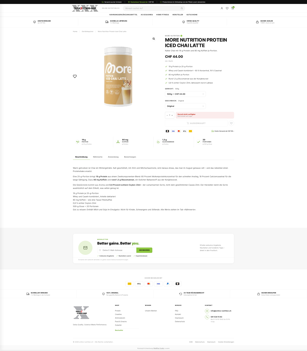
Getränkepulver (87, 31)
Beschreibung (81, 157)
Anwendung (113, 157)
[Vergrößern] (154, 38)
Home (75, 31)
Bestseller (119, 330)
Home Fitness (162, 15)
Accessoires (147, 15)
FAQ (176, 311)
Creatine (118, 314)
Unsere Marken (151, 311)
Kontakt (178, 314)
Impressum (179, 318)
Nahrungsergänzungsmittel (123, 15)
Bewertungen (130, 157)
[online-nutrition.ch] (91, 312)
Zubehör (118, 325)
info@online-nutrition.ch (221, 311)
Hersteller (177, 15)
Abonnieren (144, 250)
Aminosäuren (120, 318)
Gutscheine (192, 15)
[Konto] (221, 8)
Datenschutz (180, 321)
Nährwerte (97, 157)
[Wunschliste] (227, 8)
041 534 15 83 (216, 317)
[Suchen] (182, 8)
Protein (118, 311)
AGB (190, 342)
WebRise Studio (158, 348)
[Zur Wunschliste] (75, 76)
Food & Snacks (121, 321)
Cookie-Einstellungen (226, 342)
